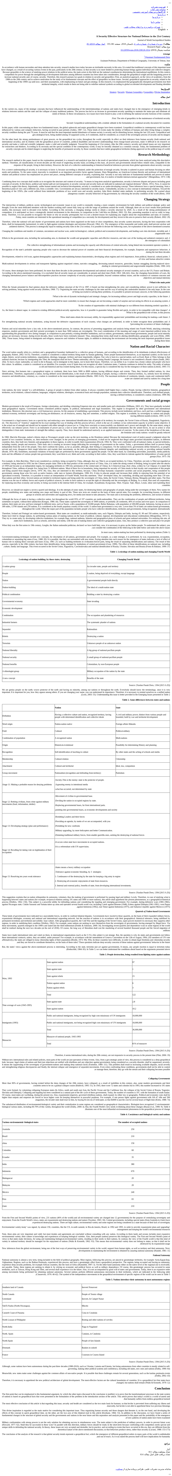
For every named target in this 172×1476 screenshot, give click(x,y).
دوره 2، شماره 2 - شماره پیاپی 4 (148, 44)
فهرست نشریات (158, 7)
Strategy (113, 92)
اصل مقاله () (96, 44)
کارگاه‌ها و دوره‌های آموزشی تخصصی (149, 12)
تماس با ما (155, 22)
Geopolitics (148, 92)
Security (121, 92)
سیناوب (119, 1469)
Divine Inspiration (162, 92)
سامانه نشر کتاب (158, 9)
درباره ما (162, 14)
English (162, 29)
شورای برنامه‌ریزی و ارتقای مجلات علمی (142, 27)
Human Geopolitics (134, 92)
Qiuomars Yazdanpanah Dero (157, 57)
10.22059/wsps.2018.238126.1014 (135, 50)
